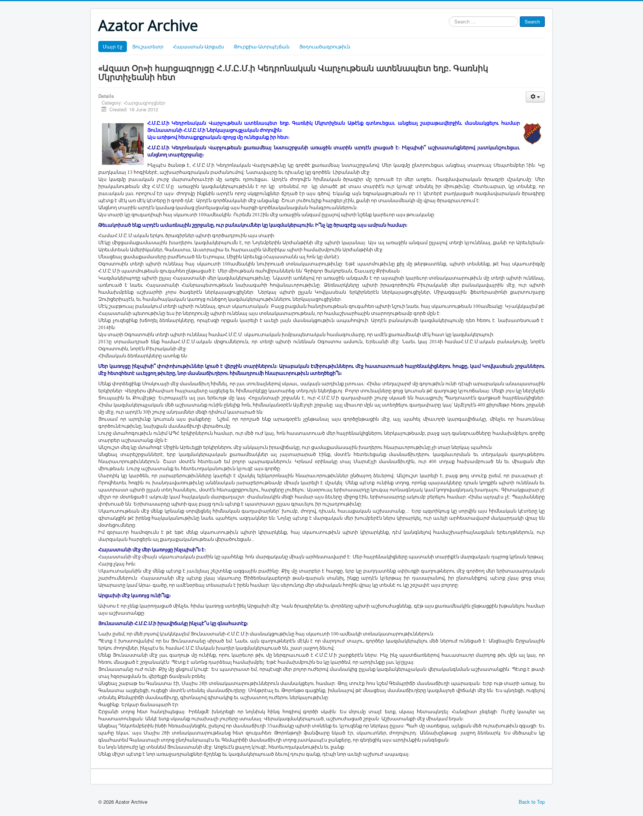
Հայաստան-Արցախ (198, 46)
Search (532, 21)
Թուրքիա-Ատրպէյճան (261, 46)
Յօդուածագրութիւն (324, 46)
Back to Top (532, 801)
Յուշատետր (147, 46)
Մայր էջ (112, 46)
